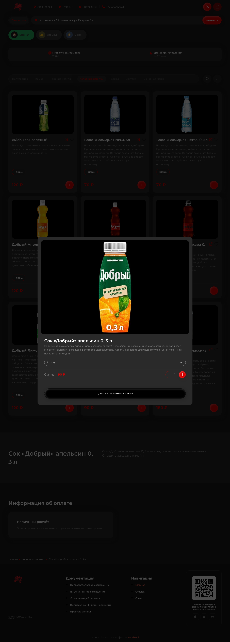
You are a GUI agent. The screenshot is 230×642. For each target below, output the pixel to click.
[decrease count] (170, 374)
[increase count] (182, 374)
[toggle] (182, 362)
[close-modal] (194, 236)
